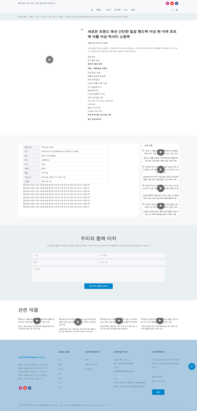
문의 (60, 387)
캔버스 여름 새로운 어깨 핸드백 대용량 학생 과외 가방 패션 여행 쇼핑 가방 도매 (161, 159)
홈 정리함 (88, 369)
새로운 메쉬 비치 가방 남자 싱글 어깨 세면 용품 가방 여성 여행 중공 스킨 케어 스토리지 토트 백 (160, 178)
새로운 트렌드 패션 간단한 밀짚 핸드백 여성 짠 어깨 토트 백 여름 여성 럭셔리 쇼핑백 (97, 17)
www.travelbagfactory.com (77, 405)
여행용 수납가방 (91, 364)
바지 (37, 17)
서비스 (60, 369)
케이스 (60, 378)
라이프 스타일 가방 (48, 17)
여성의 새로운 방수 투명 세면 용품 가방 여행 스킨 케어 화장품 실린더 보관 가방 (160, 213)
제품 (31, 17)
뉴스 (60, 383)
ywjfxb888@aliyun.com (123, 371)
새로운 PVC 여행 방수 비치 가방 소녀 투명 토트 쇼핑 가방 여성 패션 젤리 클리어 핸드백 (161, 197)
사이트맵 (108, 405)
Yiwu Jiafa (22, 17)
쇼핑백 (60, 17)
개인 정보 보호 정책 (97, 405)
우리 (60, 374)
